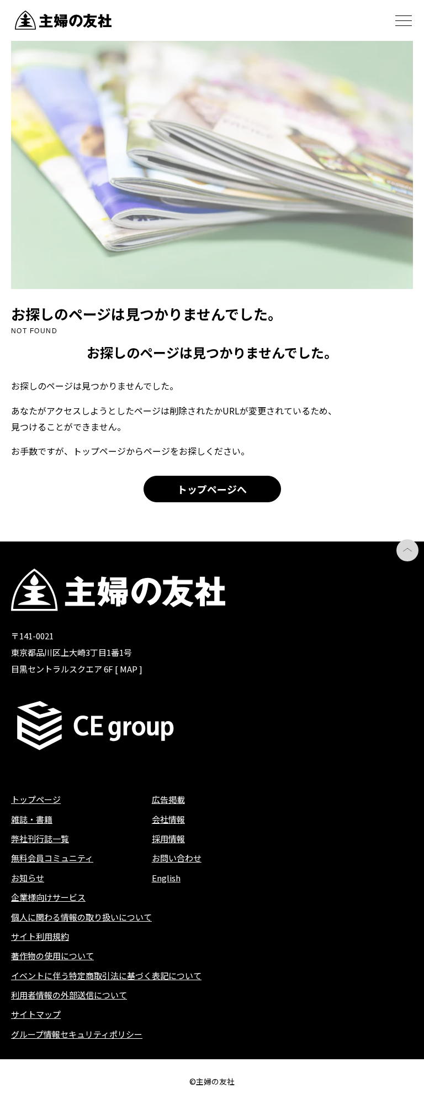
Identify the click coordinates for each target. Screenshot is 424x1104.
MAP (128, 669)
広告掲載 (168, 799)
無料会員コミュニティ (52, 858)
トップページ (36, 799)
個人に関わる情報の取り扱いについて (81, 917)
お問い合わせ (177, 858)
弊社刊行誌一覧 (40, 838)
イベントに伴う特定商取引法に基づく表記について (106, 975)
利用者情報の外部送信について (69, 995)
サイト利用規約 (40, 936)
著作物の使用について (52, 955)
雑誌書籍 (31, 819)
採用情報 (168, 838)
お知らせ (27, 878)
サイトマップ (36, 1014)
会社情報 (168, 819)
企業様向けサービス (48, 897)
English (166, 878)
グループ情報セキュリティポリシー (76, 1034)
